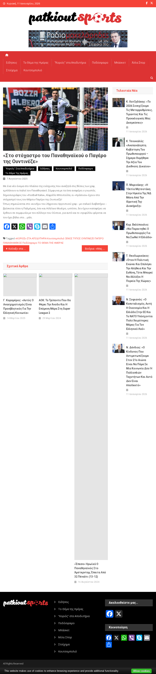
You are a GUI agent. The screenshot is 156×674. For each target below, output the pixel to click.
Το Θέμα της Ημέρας (36, 62)
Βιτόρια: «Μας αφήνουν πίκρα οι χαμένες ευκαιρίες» (96, 248)
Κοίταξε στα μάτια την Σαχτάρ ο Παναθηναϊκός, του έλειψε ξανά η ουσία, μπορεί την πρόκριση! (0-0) (18, 248)
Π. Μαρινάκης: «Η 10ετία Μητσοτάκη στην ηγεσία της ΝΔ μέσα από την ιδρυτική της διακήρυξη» (138, 195)
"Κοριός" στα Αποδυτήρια (19, 168)
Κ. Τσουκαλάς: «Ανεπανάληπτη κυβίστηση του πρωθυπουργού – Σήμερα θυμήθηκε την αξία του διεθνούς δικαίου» (138, 154)
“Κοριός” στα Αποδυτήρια (70, 62)
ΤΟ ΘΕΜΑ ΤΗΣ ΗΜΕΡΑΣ (51, 242)
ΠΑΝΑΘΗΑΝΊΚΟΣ (12, 242)
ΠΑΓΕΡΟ (99, 238)
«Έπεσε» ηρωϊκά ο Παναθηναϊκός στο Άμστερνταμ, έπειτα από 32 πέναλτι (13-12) (90, 570)
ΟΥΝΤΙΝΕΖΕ (87, 238)
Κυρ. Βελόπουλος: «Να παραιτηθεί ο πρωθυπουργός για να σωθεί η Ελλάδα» (139, 231)
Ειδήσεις (11, 62)
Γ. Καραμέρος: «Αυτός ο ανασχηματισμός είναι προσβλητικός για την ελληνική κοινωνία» (18, 306)
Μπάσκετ (120, 62)
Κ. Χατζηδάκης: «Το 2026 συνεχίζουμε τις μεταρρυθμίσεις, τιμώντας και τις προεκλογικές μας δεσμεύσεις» (139, 112)
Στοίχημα (12, 70)
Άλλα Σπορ (138, 62)
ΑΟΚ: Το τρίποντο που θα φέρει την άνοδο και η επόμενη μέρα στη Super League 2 (55, 306)
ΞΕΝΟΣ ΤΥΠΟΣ (73, 238)
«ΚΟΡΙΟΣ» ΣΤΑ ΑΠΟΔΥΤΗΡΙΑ (31, 238)
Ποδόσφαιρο (100, 62)
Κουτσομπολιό (33, 70)
